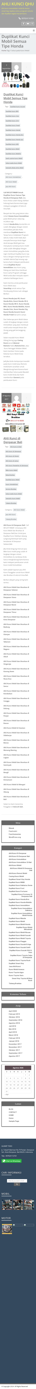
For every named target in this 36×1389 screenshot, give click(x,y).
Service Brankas (11, 489)
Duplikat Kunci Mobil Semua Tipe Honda (15, 98)
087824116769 (28, 18)
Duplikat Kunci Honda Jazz (14, 139)
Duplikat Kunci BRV (12, 111)
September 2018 (15, 1020)
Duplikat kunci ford (16, 888)
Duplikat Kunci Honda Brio (14, 135)
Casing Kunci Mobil (16, 876)
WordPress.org (15, 837)
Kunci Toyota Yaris (16, 975)
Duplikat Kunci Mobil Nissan (19, 932)
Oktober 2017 (14, 1050)
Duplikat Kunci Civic (12, 116)
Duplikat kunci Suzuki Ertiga (20, 944)
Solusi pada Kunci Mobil (14, 163)
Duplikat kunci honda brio (19, 899)
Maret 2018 (13, 1035)
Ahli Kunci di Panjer (12, 456)
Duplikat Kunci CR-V (12, 121)
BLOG (11, 1109)
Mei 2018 (12, 1029)
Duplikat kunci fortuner (18, 891)
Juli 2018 (12, 1026)
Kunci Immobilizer (12, 484)
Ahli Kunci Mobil (11, 182)
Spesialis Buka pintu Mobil (15, 168)
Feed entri (13, 831)
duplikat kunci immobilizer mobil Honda (21, 914)
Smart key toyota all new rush (22, 979)
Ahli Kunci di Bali (16, 447)
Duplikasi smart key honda (19, 879)
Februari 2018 (14, 1038)
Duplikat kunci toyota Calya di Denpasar (21, 956)
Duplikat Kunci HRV (12, 144)
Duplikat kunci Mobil (13, 149)
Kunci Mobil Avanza (16, 969)
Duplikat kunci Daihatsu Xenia (20, 885)
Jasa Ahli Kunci (11, 186)
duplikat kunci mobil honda (19, 924)
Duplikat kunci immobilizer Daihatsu (21, 909)
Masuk (11, 828)
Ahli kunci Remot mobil (18, 873)
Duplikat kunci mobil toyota (20, 938)
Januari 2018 (14, 1041)
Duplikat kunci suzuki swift (19, 947)
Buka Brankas (10, 475)
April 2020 (13, 1011)
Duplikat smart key (16, 963)
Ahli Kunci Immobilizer (13, 177)
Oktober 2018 (14, 1017)
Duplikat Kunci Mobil (17, 921)
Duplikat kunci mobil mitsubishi (24, 928)
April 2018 (13, 1032)
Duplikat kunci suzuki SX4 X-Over (20, 951)
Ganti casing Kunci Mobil (14, 158)
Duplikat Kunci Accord (17, 107)
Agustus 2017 (14, 1056)
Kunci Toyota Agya (16, 972)
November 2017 (15, 1047)
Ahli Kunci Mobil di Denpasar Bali (21, 869)
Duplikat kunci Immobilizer (19, 905)
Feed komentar (15, 834)
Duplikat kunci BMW (17, 882)
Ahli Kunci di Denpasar (13, 451)
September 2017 (15, 1053)
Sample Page (14, 1121)
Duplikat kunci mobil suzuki (20, 935)
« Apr (7, 1094)
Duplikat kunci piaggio (17, 941)
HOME (11, 1115)
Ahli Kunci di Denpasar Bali (13, 440)
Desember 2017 (15, 1044)
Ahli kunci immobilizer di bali (20, 862)
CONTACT (13, 1112)
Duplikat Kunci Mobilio (13, 154)
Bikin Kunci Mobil (11, 470)
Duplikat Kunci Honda (13, 130)
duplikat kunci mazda (17, 918)
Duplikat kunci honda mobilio (20, 902)
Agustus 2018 (14, 1023)
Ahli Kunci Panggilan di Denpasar (17, 465)
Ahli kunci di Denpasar (17, 853)
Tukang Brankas (11, 503)
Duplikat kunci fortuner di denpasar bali (22, 895)
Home (4, 50)
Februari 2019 (14, 1014)
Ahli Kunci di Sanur (12, 461)
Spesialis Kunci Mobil (13, 498)
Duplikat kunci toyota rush (19, 960)
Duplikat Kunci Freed (13, 125)
